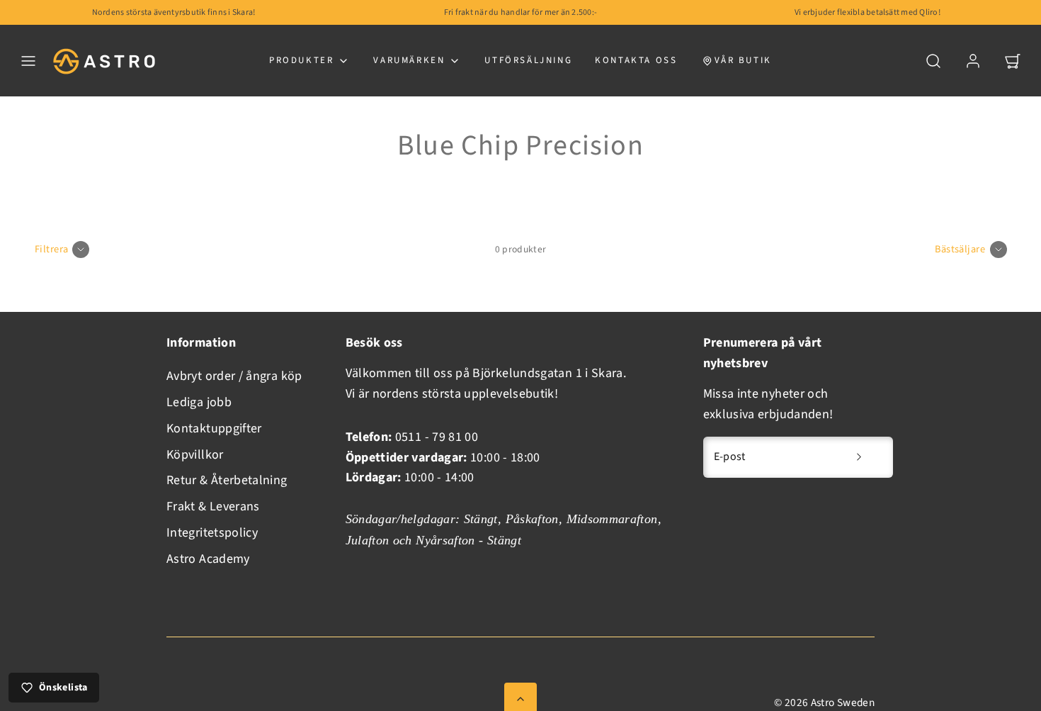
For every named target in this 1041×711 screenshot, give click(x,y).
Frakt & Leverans (213, 506)
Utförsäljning (528, 60)
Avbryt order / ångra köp (234, 376)
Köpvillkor (195, 455)
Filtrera (51, 249)
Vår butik (743, 60)
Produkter (301, 60)
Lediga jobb (199, 402)
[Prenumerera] (859, 457)
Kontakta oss (636, 60)
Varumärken (409, 60)
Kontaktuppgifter (214, 428)
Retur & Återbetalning (227, 480)
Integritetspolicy (212, 533)
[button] (28, 61)
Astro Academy (208, 559)
